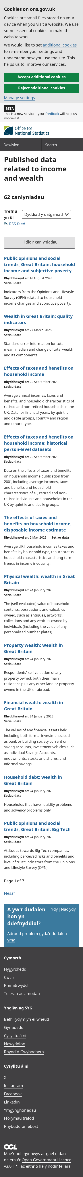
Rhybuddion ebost (21, 1126)
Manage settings (19, 97)
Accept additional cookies (41, 76)
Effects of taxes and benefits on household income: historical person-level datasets (38, 443)
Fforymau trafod (19, 1118)
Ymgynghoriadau (20, 1110)
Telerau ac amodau (22, 993)
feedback (52, 114)
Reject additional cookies (41, 87)
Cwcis (9, 977)
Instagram (13, 1085)
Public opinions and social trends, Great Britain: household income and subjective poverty (39, 264)
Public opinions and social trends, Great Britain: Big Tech (37, 826)
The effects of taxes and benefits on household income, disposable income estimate (38, 523)
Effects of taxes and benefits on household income (38, 371)
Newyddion (14, 1043)
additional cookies (60, 45)
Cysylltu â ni (15, 1035)
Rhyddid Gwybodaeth (24, 1051)
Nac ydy (68, 909)
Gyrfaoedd (13, 1027)
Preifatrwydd (16, 985)
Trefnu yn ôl (10, 214)
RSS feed (17, 223)
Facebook (13, 1093)
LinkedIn (12, 1102)
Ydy (54, 909)
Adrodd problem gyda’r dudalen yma (37, 937)
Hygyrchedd (15, 969)
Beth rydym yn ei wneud (26, 1019)
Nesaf (9, 893)
